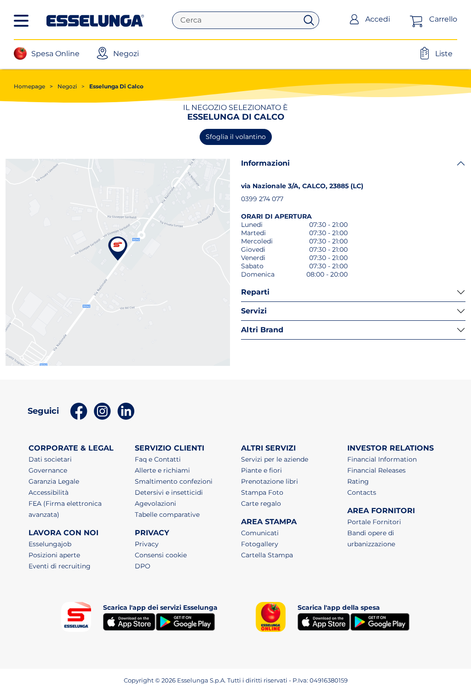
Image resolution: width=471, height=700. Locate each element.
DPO (142, 566)
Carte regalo (261, 503)
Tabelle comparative (167, 514)
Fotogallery (259, 544)
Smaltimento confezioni (174, 481)
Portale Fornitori (374, 522)
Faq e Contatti (158, 459)
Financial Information (382, 459)
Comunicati (260, 533)
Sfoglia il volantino (236, 137)
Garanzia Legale (54, 481)
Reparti (255, 292)
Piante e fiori (261, 470)
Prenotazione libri (269, 481)
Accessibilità (49, 492)
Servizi (254, 311)
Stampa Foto (262, 492)
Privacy (147, 544)
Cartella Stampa (267, 555)
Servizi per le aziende (274, 459)
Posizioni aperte (54, 555)
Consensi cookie (161, 555)
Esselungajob (50, 544)
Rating (358, 481)
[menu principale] (21, 21)
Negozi (63, 86)
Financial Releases (376, 470)
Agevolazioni (155, 503)
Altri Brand (262, 329)
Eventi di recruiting (60, 566)
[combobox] (239, 20)
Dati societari (50, 459)
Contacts (361, 492)
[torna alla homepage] (95, 19)
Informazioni (265, 163)
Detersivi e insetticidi (169, 492)
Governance (48, 470)
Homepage (29, 86)
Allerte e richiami (162, 470)
